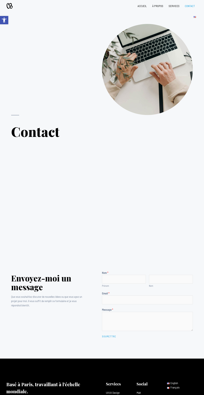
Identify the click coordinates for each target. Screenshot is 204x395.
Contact (190, 6)
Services (174, 6)
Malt (139, 392)
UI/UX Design (113, 392)
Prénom (105, 285)
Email (105, 293)
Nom (105, 272)
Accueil (142, 6)
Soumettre (109, 336)
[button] (4, 20)
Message (107, 309)
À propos (157, 6)
